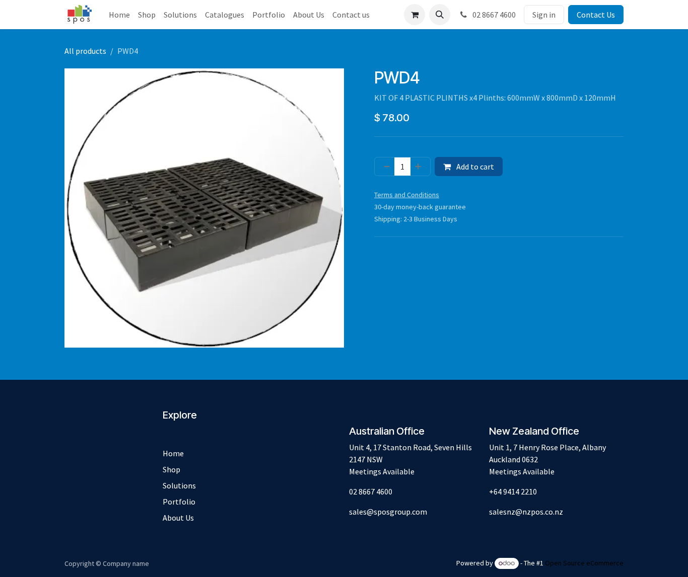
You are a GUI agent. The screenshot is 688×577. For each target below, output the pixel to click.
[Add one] (420, 166)
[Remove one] (385, 166)
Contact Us (596, 15)
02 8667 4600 (493, 15)
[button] (439, 14)
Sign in (544, 15)
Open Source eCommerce (584, 562)
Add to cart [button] (474, 166)
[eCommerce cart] (414, 14)
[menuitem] (119, 15)
